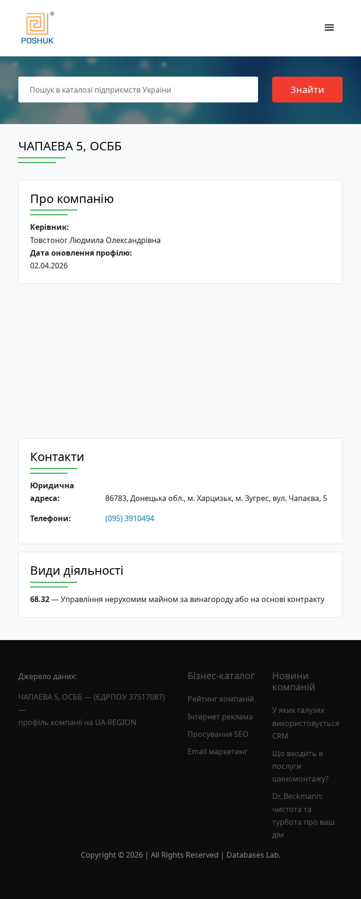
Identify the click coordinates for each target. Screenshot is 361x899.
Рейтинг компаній (221, 699)
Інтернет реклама (220, 716)
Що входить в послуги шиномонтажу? (300, 766)
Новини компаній (293, 681)
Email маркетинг (218, 751)
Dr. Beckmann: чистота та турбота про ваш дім (303, 815)
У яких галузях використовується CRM (305, 723)
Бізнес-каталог (221, 675)
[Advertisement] (180, 361)
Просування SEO (218, 734)
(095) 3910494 (129, 518)
